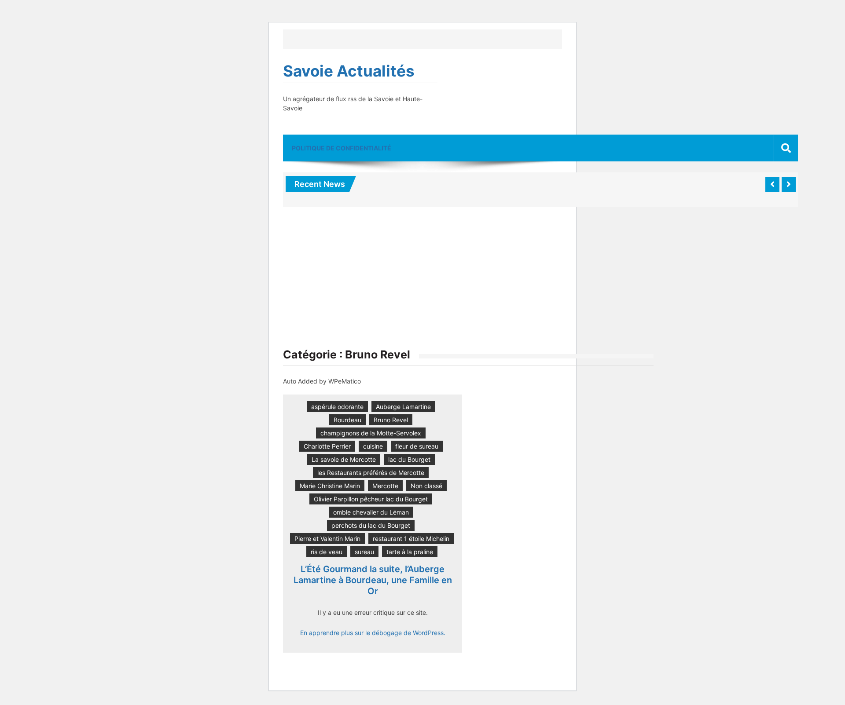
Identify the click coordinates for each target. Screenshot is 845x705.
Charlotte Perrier (327, 446)
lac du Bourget (409, 459)
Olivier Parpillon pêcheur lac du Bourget (371, 499)
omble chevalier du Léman (371, 512)
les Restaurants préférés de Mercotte (370, 472)
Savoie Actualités (349, 71)
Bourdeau (347, 420)
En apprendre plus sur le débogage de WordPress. (372, 632)
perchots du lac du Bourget (370, 525)
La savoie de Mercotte (344, 459)
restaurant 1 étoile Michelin (411, 538)
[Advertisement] (468, 281)
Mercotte (385, 485)
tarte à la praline (409, 551)
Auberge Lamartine (403, 406)
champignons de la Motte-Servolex (370, 433)
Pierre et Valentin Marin (327, 538)
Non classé (426, 485)
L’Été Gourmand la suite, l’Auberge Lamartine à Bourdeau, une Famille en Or (373, 580)
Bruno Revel (391, 420)
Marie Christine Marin (330, 485)
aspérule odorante (337, 406)
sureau (364, 551)
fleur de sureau (416, 446)
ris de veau (326, 551)
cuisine (373, 446)
